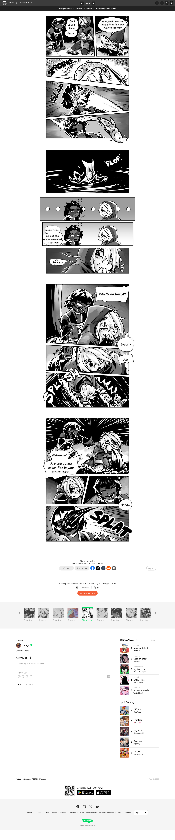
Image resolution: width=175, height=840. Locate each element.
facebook (77, 806)
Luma (12, 2)
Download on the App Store (103, 792)
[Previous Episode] (82, 3)
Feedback (38, 813)
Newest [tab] (29, 684)
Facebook (162, 3)
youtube (97, 806)
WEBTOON (4, 3)
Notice (18, 779)
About (29, 813)
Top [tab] (19, 684)
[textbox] (63, 665)
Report (151, 568)
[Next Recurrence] (155, 613)
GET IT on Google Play (85, 792)
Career (119, 813)
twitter (90, 806)
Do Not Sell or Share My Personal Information (96, 813)
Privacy (63, 813)
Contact (128, 813)
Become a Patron (87, 593)
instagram (84, 806)
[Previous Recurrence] (19, 613)
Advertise (72, 813)
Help (47, 813)
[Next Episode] (93, 3)
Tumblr (103, 568)
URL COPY (171, 3)
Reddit (108, 568)
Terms (54, 813)
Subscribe (157, 3)
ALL (153, 640)
